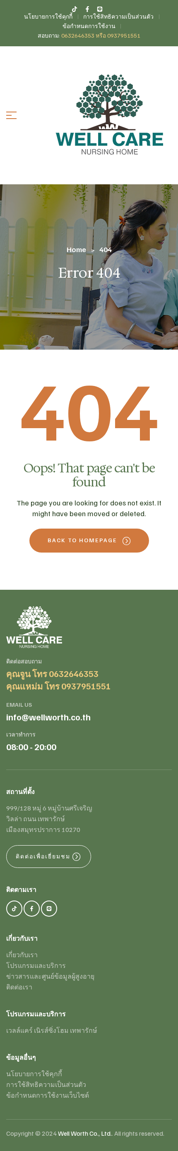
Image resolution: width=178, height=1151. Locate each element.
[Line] (49, 909)
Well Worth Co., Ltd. (85, 1133)
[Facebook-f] (32, 909)
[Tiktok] (14, 909)
